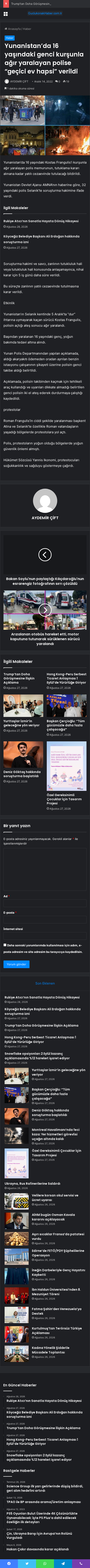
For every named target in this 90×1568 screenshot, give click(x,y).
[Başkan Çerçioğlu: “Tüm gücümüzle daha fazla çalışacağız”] (67, 705)
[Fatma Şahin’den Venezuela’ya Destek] (17, 1315)
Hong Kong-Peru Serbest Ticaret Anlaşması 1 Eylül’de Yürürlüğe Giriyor (67, 678)
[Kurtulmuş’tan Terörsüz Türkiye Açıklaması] (17, 1334)
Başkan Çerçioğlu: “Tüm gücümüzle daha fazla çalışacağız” (66, 725)
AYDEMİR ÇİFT (19, 81)
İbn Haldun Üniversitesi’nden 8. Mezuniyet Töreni (56, 1291)
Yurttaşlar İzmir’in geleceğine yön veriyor (21, 723)
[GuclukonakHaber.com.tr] (45, 13)
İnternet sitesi (13, 929)
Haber (27, 29)
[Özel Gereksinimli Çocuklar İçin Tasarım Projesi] (67, 766)
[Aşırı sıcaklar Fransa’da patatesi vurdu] (17, 1239)
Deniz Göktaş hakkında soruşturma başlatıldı (22, 774)
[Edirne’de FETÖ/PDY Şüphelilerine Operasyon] (17, 1257)
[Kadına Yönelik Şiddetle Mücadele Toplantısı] (17, 1354)
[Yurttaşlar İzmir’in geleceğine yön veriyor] (23, 705)
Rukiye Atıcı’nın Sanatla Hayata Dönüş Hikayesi (41, 221)
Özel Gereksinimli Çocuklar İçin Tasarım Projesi (64, 799)
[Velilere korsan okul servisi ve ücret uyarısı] (17, 1201)
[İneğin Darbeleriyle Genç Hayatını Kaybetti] (17, 1276)
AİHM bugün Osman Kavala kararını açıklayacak (53, 1217)
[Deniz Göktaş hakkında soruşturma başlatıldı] (23, 754)
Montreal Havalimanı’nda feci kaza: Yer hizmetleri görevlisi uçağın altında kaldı (56, 1134)
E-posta (10, 912)
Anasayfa (14, 29)
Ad (6, 896)
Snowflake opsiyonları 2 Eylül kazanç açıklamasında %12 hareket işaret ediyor (37, 1055)
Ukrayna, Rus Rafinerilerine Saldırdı (32, 1183)
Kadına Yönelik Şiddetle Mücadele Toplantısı (50, 1350)
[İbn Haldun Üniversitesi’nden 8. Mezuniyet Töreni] (17, 1295)
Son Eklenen (45, 983)
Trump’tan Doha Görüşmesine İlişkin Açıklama (41, 3)
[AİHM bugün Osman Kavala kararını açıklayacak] (17, 1221)
